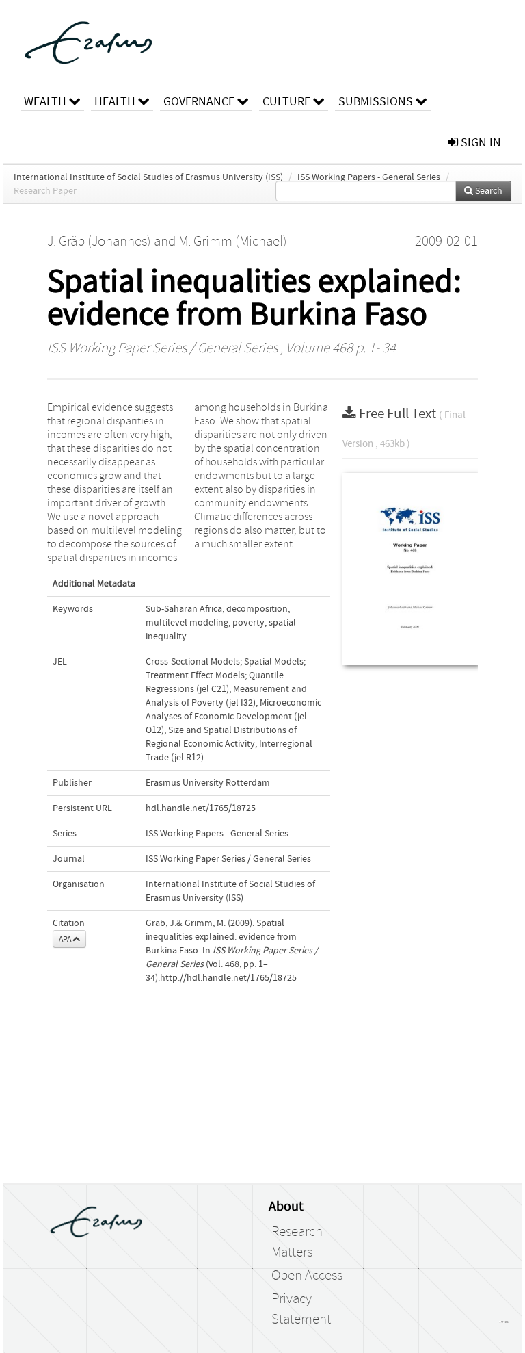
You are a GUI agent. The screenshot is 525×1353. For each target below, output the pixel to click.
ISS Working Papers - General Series (368, 177)
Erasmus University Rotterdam (208, 782)
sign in (479, 143)
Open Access (306, 1275)
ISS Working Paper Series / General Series (162, 348)
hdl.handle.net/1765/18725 (201, 808)
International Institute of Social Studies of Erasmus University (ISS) (148, 177)
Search (487, 190)
